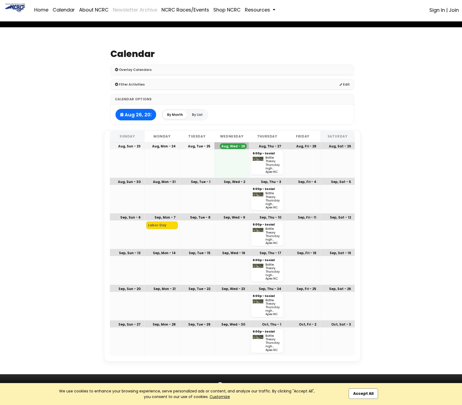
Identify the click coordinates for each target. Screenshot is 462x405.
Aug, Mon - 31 (164, 181)
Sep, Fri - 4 (307, 181)
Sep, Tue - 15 (199, 253)
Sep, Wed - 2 (234, 181)
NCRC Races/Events (185, 9)
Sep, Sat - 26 (340, 288)
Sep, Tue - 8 (200, 217)
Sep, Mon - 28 (164, 324)
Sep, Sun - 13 (130, 253)
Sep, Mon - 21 (164, 288)
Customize (220, 396)
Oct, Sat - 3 (341, 324)
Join (454, 10)
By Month (175, 114)
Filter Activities (131, 84)
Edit (346, 84)
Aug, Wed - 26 (233, 146)
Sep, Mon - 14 (164, 253)
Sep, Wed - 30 (233, 324)
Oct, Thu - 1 (271, 324)
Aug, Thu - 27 (270, 146)
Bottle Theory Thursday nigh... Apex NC (272, 165)
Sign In (437, 10)
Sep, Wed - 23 (233, 288)
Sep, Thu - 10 (270, 217)
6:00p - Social (264, 153)
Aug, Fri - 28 (306, 146)
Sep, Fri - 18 (306, 253)
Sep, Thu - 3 (271, 181)
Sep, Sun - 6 (130, 217)
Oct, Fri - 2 (307, 324)
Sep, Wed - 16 (233, 253)
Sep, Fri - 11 (307, 217)
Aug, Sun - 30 (129, 181)
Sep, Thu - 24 (270, 288)
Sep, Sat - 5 (341, 181)
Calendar (64, 9)
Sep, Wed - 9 (234, 217)
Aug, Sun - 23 (129, 146)
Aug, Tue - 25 (199, 146)
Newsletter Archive (135, 9)
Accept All (363, 393)
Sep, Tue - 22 (199, 288)
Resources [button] (258, 9)
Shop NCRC (227, 9)
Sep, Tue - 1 (200, 181)
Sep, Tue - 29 (199, 324)
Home (41, 9)
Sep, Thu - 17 (270, 253)
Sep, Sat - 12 (340, 217)
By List (197, 114)
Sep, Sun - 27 (129, 324)
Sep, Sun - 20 (129, 288)
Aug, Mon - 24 (164, 146)
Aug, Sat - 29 (340, 146)
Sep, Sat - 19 (340, 253)
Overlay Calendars (135, 69)
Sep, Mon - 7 (165, 217)
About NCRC (94, 9)
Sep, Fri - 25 (306, 288)
